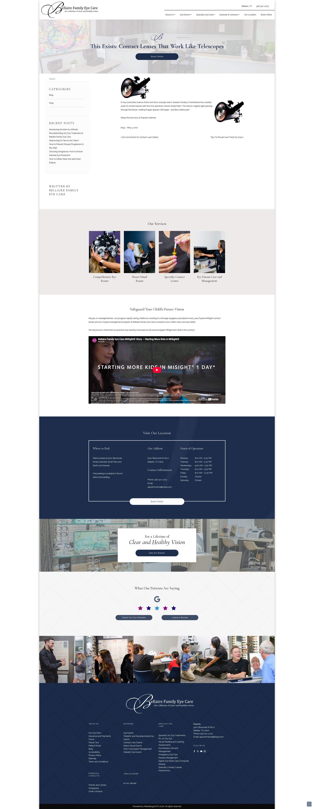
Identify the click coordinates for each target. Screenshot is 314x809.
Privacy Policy (95, 755)
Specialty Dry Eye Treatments (172, 735)
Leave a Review (180, 617)
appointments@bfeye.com (160, 487)
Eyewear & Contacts (228, 15)
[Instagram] (205, 751)
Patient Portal (95, 746)
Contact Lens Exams (133, 742)
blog (51, 95)
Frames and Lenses (97, 785)
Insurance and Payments (100, 736)
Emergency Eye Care (167, 754)
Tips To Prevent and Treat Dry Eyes (226, 137)
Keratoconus (164, 770)
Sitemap (92, 758)
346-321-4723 (262, 6)
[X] (198, 751)
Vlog (51, 103)
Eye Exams (185, 15)
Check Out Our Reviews (134, 617)
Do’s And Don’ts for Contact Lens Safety (139, 137)
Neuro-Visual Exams (133, 746)
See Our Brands (157, 553)
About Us (169, 15)
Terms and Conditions (98, 762)
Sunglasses (94, 788)
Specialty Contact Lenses (170, 767)
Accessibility (94, 752)
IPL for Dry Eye (165, 738)
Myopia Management (168, 758)
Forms (91, 739)
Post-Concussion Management (138, 749)
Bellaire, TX (247, 6)
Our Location (250, 15)
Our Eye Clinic (95, 733)
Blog (91, 749)
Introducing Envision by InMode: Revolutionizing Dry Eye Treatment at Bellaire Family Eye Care (66, 133)
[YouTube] (201, 751)
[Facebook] (194, 751)
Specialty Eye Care (204, 15)
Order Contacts (96, 791)
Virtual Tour (94, 742)
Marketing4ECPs (151, 806)
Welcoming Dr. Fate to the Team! (64, 140)
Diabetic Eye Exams (133, 752)
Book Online (266, 15)
